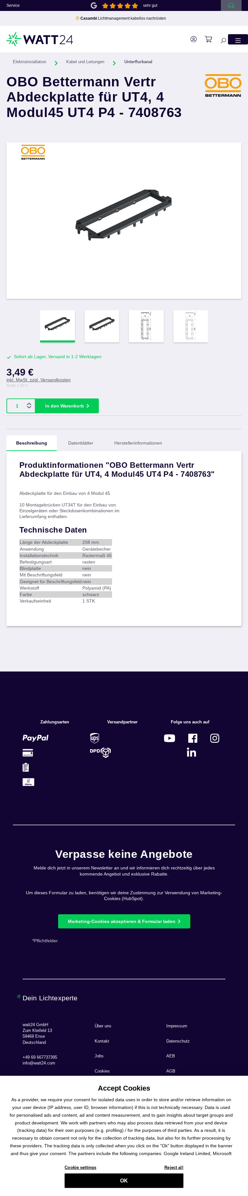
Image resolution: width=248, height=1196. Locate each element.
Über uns (103, 1026)
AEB (170, 1056)
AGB (170, 1071)
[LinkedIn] (191, 752)
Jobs (99, 1056)
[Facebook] (193, 738)
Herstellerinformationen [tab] (138, 443)
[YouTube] (169, 738)
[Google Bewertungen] (94, 5)
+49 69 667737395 (40, 1057)
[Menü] (238, 39)
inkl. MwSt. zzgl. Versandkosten (38, 379)
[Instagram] (215, 738)
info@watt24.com (39, 1063)
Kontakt (102, 1041)
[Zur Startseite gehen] (40, 39)
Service (13, 5)
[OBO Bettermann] (223, 102)
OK (124, 1180)
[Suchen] (219, 39)
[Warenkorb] (205, 39)
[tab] (31, 443)
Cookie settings (80, 1167)
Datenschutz (178, 1041)
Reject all (173, 1167)
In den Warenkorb (64, 405)
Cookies (102, 1071)
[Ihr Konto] (190, 39)
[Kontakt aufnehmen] (231, 5)
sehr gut (150, 5)
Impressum (176, 1026)
